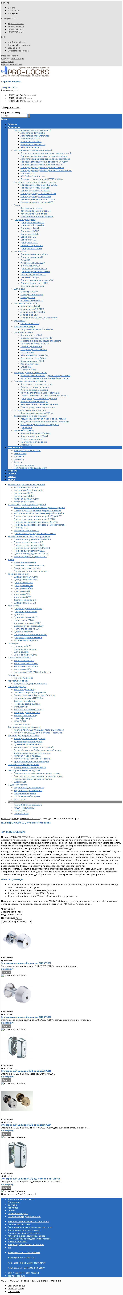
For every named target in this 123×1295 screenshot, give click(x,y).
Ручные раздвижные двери (28, 741)
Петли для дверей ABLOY (26, 628)
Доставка (19, 456)
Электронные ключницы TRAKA (30, 767)
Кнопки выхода (22, 724)
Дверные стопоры (23, 631)
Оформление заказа (18, 50)
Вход (10, 44)
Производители (16, 1288)
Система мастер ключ (19, 1224)
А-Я (9, 1247)
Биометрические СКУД (25, 715)
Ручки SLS (19, 614)
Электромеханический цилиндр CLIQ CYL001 (26, 963)
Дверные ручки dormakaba (28, 608)
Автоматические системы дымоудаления (29, 536)
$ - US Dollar (14, 10)
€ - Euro (11, 7)
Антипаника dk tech (24, 660)
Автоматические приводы (27, 755)
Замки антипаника (17, 1241)
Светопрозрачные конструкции (24, 770)
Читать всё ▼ (8, 908)
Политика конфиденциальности (30, 467)
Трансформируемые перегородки (31, 761)
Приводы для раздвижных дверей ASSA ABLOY (38, 516)
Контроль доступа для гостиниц (24, 726)
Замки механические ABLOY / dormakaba (28, 1221)
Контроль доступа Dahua (27, 712)
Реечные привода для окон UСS (30, 556)
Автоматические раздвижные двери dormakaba (39, 513)
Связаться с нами (16, 1285)
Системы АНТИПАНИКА (19, 657)
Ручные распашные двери (27, 744)
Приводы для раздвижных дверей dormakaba (37, 510)
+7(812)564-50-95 (16, 29)
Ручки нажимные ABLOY (26, 617)
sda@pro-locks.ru (10, 107)
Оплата (18, 462)
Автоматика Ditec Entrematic (28, 490)
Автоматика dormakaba (26, 487)
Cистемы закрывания (25, 599)
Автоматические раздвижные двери (26, 1235)
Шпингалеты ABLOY (24, 620)
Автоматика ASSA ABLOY (26, 498)
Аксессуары (20, 799)
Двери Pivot (20, 781)
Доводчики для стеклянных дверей (32, 752)
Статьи (12, 473)
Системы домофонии (24, 700)
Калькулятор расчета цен (27, 450)
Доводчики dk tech (23, 582)
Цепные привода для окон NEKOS (31, 553)
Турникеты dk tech (23, 677)
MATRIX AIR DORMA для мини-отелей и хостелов (38, 732)
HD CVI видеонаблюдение (27, 796)
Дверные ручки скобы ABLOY (29, 625)
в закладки (7, 957)
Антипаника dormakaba (26, 666)
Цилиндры (13, 643)
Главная (5, 818)
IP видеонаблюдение (25, 793)
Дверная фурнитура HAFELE (28, 637)
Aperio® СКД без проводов (28, 804)
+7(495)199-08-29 (16, 26)
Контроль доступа (17, 686)
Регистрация (23, 44)
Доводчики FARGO (23, 585)
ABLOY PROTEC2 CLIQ (24, 807)
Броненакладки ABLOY (25, 654)
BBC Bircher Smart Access (26, 530)
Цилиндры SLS (21, 651)
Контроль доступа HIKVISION (28, 698)
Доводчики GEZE (22, 597)
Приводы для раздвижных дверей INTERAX (36, 521)
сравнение (6, 960)
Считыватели (21, 706)
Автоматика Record (24, 501)
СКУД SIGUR (20, 721)
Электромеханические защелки (30, 571)
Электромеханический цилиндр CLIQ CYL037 (26, 1017)
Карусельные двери (18, 680)
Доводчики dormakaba (25, 579)
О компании (20, 453)
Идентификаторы (23, 718)
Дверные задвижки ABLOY (27, 623)
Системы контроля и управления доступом (30, 1227)
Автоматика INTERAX (24, 495)
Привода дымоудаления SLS (28, 542)
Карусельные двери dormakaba (30, 683)
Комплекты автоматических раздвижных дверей (39, 507)
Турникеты (13, 674)
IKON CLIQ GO (20, 810)
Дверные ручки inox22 (25, 611)
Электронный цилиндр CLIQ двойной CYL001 (26, 1124)
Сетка (19, 914)
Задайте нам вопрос (11, 911)
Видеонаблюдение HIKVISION (29, 787)
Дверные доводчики (18, 573)
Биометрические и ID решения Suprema (34, 695)
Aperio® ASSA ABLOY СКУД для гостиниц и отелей (39, 729)
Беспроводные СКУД (24, 689)
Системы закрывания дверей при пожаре (29, 1238)
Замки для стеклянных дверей (29, 738)
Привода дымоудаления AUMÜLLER (32, 547)
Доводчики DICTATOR (25, 602)
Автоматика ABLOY (23, 493)
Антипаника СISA (22, 669)
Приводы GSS (21, 527)
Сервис (12, 476)
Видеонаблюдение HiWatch (28, 790)
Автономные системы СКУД (28, 709)
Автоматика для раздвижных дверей (27, 504)
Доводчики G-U (22, 591)
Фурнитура (13, 605)
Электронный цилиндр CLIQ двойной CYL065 (26, 1070)
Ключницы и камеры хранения (23, 764)
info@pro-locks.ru (16, 42)
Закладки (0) (14, 47)
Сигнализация (21, 813)
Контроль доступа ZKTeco (27, 703)
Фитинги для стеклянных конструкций (33, 747)
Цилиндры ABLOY (22, 646)
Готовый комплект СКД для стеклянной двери (37, 750)
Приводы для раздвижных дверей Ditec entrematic (39, 524)
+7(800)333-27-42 (16, 23)
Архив (11, 802)
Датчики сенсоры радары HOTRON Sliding (35, 533)
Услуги (11, 479)
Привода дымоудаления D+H (29, 545)
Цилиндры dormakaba (25, 649)
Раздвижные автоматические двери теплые (37, 773)
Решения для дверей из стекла (23, 735)
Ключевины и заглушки (26, 640)
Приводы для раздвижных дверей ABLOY (35, 519)
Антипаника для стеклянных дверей (32, 758)
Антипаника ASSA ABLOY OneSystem (32, 672)
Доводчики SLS (22, 594)
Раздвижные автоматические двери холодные (38, 776)
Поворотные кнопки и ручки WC (30, 634)
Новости (12, 470)
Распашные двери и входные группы (33, 778)
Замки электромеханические (29, 565)
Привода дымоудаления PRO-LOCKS (32, 539)
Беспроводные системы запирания (26, 1244)
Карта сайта (14, 1291)
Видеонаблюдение (17, 784)
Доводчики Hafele (23, 588)
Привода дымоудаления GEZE (29, 550)
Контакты (19, 459)
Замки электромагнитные (27, 568)
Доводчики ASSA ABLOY (26, 576)
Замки (11, 559)
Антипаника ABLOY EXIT (26, 663)
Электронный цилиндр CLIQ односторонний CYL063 (30, 1178)
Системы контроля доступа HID (30, 692)
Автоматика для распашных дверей (26, 484)
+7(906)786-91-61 (16, 32)
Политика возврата (24, 464)
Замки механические (25, 562)
